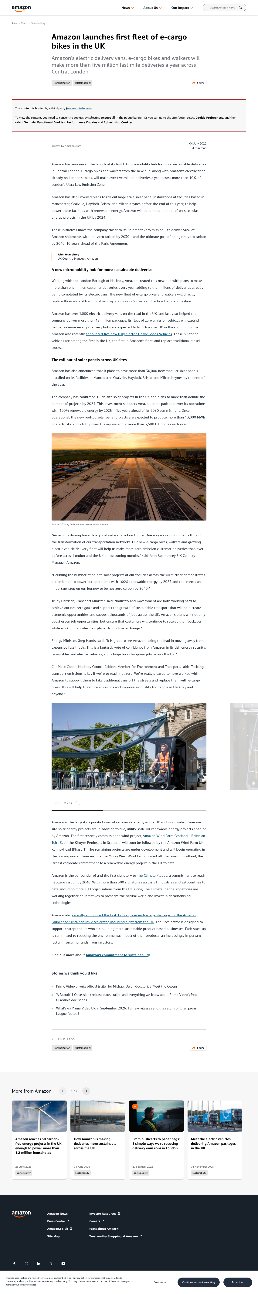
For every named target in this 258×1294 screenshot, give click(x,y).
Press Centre (56, 1221)
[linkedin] (41, 1263)
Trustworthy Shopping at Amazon (113, 1236)
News (125, 7)
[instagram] (28, 1263)
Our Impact (180, 7)
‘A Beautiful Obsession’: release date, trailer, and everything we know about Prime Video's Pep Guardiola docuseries (126, 997)
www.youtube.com (79, 108)
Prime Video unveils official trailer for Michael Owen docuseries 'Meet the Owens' (117, 986)
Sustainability (38, 23)
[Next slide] (78, 803)
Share (200, 82)
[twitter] (53, 1263)
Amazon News (19, 23)
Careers (94, 1221)
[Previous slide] (57, 803)
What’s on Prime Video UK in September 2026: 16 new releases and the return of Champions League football (126, 1011)
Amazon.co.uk (57, 1229)
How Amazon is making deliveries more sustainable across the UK (95, 1143)
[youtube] (65, 1263)
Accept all (238, 1282)
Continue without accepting (198, 1282)
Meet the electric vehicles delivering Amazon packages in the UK (213, 1143)
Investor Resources (102, 1213)
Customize (160, 1282)
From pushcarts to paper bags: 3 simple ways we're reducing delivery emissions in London (156, 1143)
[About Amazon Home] (21, 1214)
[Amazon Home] (21, 9)
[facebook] (16, 1263)
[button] (132, 8)
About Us (150, 7)
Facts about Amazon (104, 1229)
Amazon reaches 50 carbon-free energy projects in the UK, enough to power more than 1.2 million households (39, 1146)
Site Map (53, 1236)
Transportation (61, 82)
